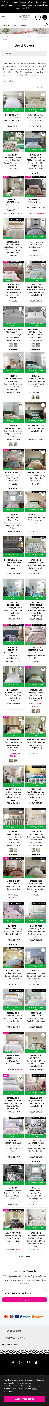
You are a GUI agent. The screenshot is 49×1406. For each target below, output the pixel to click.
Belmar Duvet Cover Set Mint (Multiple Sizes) (36, 428)
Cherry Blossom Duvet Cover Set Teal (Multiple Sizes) (13, 695)
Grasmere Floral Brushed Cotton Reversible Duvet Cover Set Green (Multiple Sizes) (36, 1240)
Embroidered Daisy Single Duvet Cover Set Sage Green (36, 1018)
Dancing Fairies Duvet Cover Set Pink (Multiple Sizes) (13, 930)
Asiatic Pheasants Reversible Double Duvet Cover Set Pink (13, 291)
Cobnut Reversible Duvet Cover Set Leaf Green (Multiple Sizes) (36, 743)
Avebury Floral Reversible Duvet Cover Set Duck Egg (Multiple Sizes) (36, 289)
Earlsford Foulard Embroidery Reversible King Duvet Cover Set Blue (13, 974)
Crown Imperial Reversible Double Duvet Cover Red (13, 885)
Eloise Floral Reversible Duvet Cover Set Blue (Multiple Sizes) (13, 1018)
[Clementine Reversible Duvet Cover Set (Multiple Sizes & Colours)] (33, 711)
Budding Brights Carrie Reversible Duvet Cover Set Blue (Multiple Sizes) (13, 609)
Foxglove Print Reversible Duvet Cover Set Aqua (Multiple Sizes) (36, 1194)
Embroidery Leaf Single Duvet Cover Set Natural (13, 1059)
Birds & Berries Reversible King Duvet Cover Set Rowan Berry (36, 476)
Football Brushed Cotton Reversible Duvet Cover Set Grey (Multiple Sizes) (36, 1147)
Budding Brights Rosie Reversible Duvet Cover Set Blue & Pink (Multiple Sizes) (36, 609)
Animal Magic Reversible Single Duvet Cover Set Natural (13, 160)
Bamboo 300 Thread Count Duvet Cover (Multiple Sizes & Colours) (13, 333)
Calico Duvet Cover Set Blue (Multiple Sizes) (13, 652)
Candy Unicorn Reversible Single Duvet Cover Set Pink (36, 652)
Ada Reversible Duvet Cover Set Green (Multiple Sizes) (36, 119)
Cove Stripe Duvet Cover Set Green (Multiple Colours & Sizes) (13, 837)
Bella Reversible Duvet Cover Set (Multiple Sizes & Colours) (36, 381)
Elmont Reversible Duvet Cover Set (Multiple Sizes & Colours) (36, 976)
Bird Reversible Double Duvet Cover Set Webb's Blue (13, 476)
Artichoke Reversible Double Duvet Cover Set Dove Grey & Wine (36, 203)
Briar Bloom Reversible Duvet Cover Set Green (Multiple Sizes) (36, 518)
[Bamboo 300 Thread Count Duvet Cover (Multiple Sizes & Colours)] (11, 345)
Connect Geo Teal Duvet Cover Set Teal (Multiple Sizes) (35, 794)
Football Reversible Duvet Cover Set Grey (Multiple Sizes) (13, 1193)
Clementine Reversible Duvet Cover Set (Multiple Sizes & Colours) (35, 695)
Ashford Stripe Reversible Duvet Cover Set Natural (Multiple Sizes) (13, 247)
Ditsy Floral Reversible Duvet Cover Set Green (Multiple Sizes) (36, 931)
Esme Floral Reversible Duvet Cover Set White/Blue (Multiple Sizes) (13, 1103)
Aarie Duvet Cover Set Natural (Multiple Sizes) (13, 118)
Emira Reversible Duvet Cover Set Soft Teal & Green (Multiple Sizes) (36, 1061)
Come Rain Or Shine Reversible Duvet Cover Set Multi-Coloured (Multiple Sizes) (13, 794)
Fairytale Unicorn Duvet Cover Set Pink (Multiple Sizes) (13, 1145)
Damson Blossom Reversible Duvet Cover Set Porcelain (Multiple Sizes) (36, 886)
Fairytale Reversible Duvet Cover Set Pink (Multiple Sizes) (36, 1102)
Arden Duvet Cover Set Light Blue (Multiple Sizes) (36, 160)
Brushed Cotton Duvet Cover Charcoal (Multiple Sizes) (13, 564)
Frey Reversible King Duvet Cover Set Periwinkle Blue (13, 1237)
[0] (44, 19)
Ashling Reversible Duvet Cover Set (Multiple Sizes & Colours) (36, 246)
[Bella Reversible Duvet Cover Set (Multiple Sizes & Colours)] (33, 397)
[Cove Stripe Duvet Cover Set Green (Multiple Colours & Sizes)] (11, 850)
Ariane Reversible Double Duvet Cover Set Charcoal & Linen (13, 204)
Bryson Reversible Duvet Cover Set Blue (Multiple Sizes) (36, 565)
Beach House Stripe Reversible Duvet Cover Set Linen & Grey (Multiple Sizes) (13, 383)
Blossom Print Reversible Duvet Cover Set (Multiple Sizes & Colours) (13, 521)
